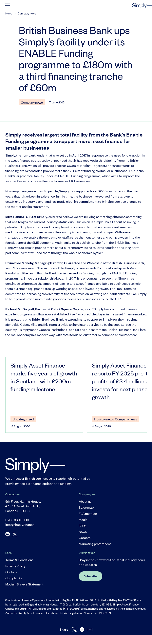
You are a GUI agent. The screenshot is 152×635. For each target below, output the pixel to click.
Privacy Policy (15, 566)
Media (83, 519)
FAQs (82, 525)
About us (85, 501)
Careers (84, 537)
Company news (27, 13)
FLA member (88, 513)
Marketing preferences (95, 543)
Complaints (13, 578)
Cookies (11, 572)
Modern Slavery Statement (24, 584)
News (8, 13)
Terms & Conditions (19, 560)
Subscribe (90, 576)
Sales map (86, 507)
